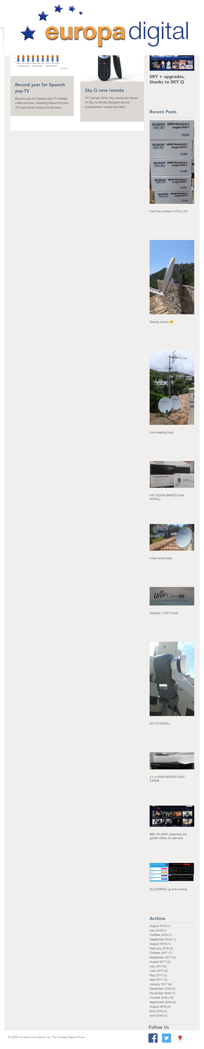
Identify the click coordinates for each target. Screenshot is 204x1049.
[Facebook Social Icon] (153, 1038)
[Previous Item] (156, 58)
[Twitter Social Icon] (166, 1038)
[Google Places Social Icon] (180, 1038)
